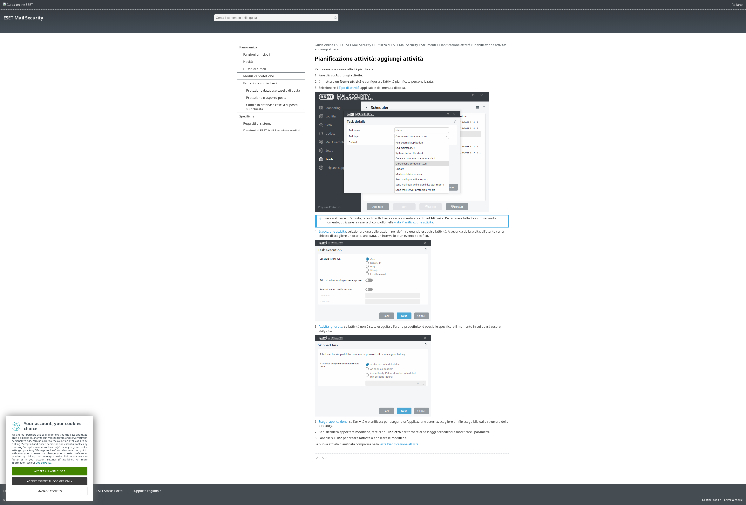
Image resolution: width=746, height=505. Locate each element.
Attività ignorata (330, 326)
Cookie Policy (43, 462)
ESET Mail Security (23, 17)
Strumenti (428, 45)
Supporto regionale (146, 491)
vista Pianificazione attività (413, 222)
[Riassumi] (506, 57)
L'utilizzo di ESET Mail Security (396, 45)
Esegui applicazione (333, 421)
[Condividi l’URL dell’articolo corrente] (495, 57)
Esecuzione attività (332, 231)
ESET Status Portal (109, 491)
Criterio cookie (733, 500)
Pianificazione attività (455, 45)
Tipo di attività (349, 88)
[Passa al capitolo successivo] (324, 458)
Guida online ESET (328, 45)
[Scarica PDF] (500, 57)
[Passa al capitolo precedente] (318, 458)
